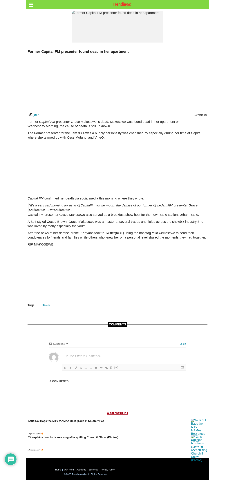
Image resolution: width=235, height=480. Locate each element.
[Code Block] (101, 368)
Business (93, 469)
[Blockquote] (96, 368)
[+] (116, 367)
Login (182, 343)
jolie (36, 115)
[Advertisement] (116, 83)
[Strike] (80, 368)
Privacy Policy (108, 469)
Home (58, 469)
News (45, 305)
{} (111, 367)
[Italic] (70, 368)
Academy (81, 469)
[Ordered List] (85, 368)
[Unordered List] (91, 368)
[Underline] (75, 368)
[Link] (106, 368)
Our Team (69, 469)
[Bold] (65, 368)
